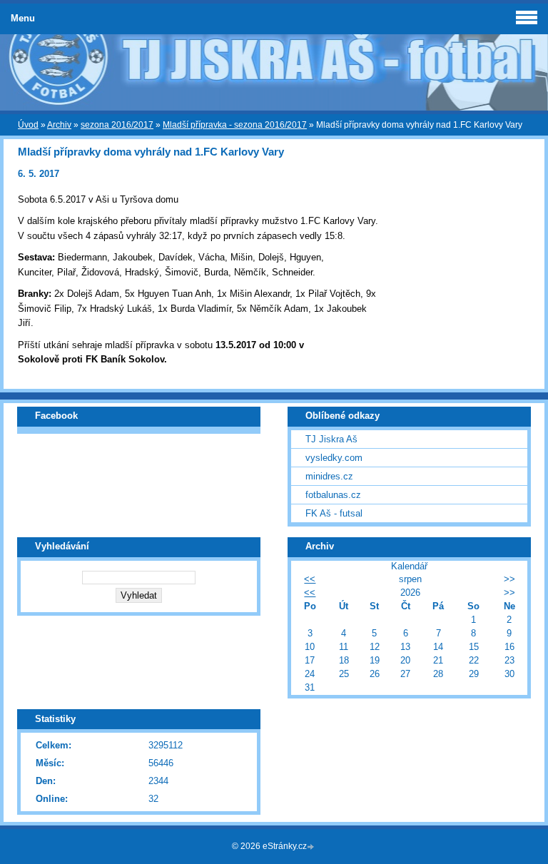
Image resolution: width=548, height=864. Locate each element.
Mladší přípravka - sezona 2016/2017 (235, 125)
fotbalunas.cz (333, 494)
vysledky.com (333, 457)
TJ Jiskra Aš (331, 439)
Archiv (59, 125)
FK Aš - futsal (333, 513)
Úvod (28, 125)
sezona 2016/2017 (117, 125)
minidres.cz (329, 476)
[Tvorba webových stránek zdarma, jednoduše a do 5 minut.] (312, 847)
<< (309, 579)
